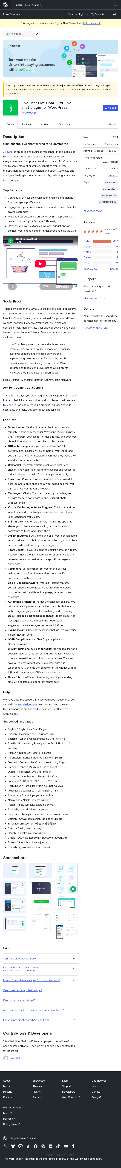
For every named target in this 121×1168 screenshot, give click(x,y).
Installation (45, 124)
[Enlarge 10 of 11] (73, 916)
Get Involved (99, 1080)
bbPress (9, 1118)
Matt (7, 1113)
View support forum (95, 298)
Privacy (7, 1097)
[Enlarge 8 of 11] (73, 867)
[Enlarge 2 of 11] (22, 885)
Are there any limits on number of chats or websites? (33, 1010)
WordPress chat (109, 195)
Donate (97, 1091)
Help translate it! (92, 23)
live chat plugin (110, 189)
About (6, 1080)
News (6, 1086)
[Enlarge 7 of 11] (47, 916)
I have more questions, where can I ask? (26, 1020)
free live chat (110, 182)
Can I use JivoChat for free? (19, 958)
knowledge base (27, 704)
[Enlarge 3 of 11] (22, 902)
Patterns (38, 1097)
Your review (90, 268)
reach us (11, 405)
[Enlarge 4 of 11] (22, 920)
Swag (96, 1097)
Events (96, 1086)
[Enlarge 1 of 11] (22, 867)
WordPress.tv (71, 1097)
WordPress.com (14, 1107)
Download (110, 108)
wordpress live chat (108, 202)
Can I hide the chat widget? (19, 1000)
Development (66, 124)
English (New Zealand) (24, 1138)
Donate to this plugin (96, 328)
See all (114, 268)
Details (10, 124)
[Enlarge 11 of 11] (73, 928)
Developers (68, 1091)
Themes (37, 1086)
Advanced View (93, 210)
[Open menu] (116, 4)
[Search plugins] (36, 34)
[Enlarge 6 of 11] (47, 885)
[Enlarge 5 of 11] (47, 867)
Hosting (7, 1091)
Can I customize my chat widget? (22, 990)
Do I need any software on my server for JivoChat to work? (21, 969)
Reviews (27, 124)
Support (113, 124)
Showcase (39, 1080)
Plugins (37, 1091)
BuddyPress (11, 1124)
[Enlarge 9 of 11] (73, 900)
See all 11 (113, 175)
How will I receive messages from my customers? (31, 980)
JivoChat (30, 112)
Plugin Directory (11, 14)
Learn (65, 1080)
